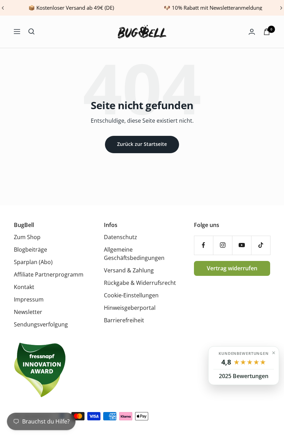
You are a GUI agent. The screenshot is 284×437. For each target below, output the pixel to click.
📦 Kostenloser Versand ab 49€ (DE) (71, 7)
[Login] (252, 32)
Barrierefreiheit (124, 320)
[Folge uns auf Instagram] (222, 245)
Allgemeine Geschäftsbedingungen (134, 254)
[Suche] (31, 31)
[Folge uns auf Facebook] (203, 245)
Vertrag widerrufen (232, 268)
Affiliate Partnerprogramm (48, 274)
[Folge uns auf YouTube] (241, 245)
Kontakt (24, 287)
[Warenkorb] (266, 31)
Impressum (29, 299)
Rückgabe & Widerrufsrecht (140, 283)
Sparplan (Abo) (33, 262)
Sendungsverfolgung (41, 324)
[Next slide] (281, 8)
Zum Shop (27, 237)
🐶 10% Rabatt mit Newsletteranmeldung (213, 7)
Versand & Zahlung (129, 270)
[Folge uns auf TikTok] (260, 245)
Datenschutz (120, 237)
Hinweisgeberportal (130, 308)
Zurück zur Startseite (142, 144)
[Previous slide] (3, 8)
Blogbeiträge (30, 249)
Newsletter (28, 312)
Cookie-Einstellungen (131, 295)
